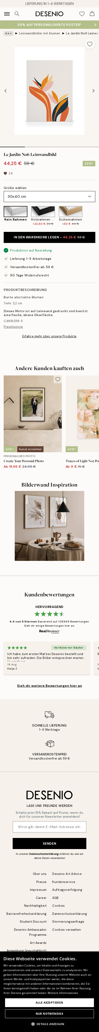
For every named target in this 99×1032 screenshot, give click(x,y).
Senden (49, 843)
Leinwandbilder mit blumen (39, 33)
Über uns (40, 874)
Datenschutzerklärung (44, 854)
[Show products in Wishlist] (82, 13)
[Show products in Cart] (92, 13)
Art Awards (38, 943)
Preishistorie (13, 327)
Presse (41, 882)
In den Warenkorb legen (49, 237)
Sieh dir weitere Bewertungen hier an (49, 686)
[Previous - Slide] (5, 91)
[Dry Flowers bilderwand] (49, 526)
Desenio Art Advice (67, 874)
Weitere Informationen (63, 993)
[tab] (12, 145)
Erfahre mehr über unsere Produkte (49, 336)
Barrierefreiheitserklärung (26, 914)
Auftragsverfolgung (67, 890)
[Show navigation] (7, 13)
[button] (49, 1024)
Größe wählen (15, 188)
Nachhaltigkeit (35, 906)
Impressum (38, 890)
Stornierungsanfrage (68, 922)
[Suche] (17, 13)
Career (41, 898)
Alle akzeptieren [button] (49, 1003)
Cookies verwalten (66, 930)
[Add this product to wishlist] (89, 43)
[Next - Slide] (93, 91)
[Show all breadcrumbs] (8, 33)
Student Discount (33, 922)
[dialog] (49, 991)
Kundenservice (64, 882)
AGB (55, 898)
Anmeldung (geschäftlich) (27, 951)
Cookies (58, 906)
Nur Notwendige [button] (50, 1014)
